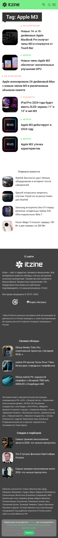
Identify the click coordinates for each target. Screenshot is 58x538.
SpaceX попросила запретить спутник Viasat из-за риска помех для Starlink (33, 196)
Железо (27, 55)
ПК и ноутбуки (31, 26)
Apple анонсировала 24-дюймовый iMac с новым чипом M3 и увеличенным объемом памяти (28, 86)
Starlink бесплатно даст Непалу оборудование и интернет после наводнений (33, 181)
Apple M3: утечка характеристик (32, 146)
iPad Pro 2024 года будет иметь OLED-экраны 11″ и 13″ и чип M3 (37, 107)
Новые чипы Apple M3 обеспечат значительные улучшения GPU (37, 65)
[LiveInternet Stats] (22, 302)
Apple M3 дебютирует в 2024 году (36, 127)
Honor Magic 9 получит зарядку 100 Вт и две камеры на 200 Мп (34, 224)
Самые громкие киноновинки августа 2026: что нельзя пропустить (35, 441)
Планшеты (29, 97)
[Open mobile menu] (54, 4)
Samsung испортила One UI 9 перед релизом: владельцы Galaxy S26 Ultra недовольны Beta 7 (34, 211)
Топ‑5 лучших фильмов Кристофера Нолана (35, 456)
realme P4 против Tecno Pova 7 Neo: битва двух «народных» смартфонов (35, 364)
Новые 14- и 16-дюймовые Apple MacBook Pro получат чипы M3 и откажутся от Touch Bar (37, 40)
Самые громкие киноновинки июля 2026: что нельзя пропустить (35, 470)
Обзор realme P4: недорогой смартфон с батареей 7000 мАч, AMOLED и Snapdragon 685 (32, 380)
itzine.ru (32, 522)
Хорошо (29, 532)
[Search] (43, 4)
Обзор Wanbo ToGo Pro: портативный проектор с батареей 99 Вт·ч (34, 351)
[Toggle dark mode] (49, 4)
